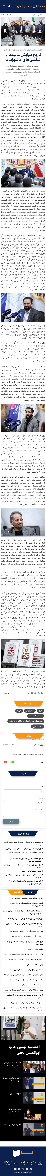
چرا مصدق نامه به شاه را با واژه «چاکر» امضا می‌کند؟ (25, 979)
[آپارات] (30, 1169)
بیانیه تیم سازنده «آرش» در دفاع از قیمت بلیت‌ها (26, 931)
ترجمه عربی (37, 726)
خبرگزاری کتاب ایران (20, 80)
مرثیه (19, 710)
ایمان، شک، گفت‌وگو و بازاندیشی (32, 984)
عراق (40, 710)
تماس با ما (31, 1162)
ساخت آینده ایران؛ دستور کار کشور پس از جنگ (11, 1079)
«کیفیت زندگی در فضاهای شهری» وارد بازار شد (27, 936)
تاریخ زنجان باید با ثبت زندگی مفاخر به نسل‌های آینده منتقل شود (25, 943)
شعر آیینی (30, 710)
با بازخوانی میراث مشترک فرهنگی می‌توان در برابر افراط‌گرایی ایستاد (26, 904)
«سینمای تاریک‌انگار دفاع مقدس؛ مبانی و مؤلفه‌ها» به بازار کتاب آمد (23, 1009)
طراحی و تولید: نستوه (20, 1172)
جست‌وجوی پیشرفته (8, 1162)
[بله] (19, 1169)
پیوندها (18, 1163)
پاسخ (41, 762)
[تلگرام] (26, 1169)
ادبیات (33, 15)
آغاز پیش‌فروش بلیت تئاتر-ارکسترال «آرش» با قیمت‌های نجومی (25, 882)
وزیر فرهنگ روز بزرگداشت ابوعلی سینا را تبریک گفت (25, 918)
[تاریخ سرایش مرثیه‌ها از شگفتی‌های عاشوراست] (23, 31)
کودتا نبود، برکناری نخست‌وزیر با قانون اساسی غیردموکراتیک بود (25, 859)
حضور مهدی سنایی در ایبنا (12, 1124)
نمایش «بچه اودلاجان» (35, 949)
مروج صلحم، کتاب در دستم (31, 871)
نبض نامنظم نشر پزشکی (35, 964)
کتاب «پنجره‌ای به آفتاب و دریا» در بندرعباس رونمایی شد (23, 974)
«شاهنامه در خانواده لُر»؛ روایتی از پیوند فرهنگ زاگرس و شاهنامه (22, 843)
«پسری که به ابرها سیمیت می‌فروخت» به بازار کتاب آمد (24, 1002)
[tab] (30, 892)
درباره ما (24, 1162)
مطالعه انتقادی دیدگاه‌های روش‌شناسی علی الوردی (26, 959)
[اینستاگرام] (23, 1169)
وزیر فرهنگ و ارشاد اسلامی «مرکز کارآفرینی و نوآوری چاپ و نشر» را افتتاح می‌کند (23, 912)
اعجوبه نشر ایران (15, 1093)
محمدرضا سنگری (35, 716)
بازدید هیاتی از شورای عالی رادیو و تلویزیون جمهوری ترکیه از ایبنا (12, 1065)
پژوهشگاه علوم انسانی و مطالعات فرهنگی (25, 721)
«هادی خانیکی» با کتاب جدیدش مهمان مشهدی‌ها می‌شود (24, 853)
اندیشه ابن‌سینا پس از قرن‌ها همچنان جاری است (26, 969)
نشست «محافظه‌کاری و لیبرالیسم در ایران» (13, 1110)
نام (42, 786)
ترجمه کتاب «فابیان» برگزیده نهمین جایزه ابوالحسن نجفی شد (23, 876)
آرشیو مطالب (40, 1162)
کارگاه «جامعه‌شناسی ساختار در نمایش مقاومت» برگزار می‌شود (25, 925)
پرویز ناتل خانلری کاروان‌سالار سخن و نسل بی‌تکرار (23, 848)
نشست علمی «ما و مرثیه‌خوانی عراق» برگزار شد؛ (23, 50)
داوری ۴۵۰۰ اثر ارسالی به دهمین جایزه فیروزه (27, 898)
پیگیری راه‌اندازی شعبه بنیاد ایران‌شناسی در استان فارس (24, 954)
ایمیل (41, 797)
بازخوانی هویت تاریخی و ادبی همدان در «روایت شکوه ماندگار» (25, 996)
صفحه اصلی (41, 15)
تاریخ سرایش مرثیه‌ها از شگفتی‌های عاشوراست (23, 57)
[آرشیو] (15, 1169)
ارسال (11, 821)
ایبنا (31, 8)
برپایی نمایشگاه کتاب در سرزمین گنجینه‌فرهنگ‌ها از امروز (23, 990)
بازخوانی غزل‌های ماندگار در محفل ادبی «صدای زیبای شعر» (22, 866)
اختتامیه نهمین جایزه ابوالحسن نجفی (24, 1050)
